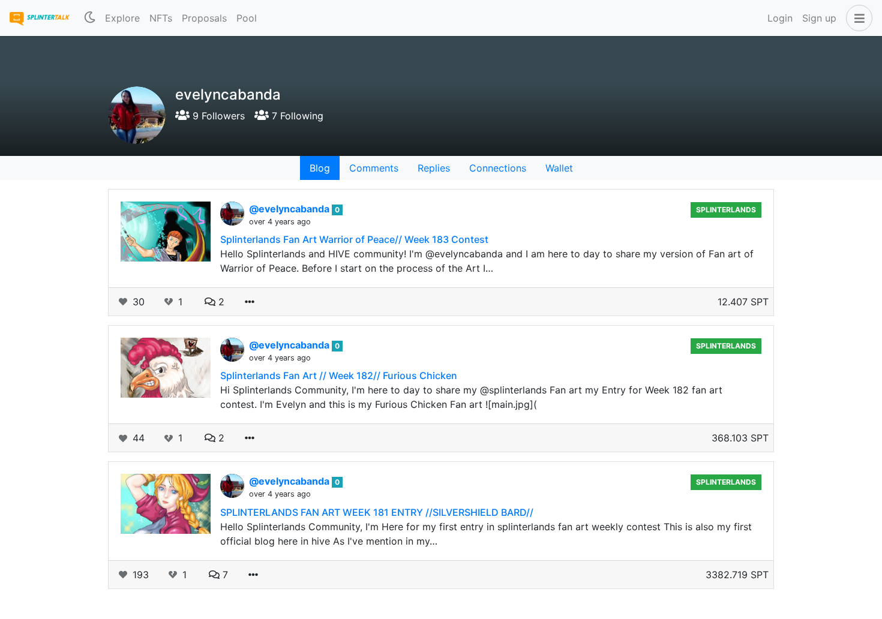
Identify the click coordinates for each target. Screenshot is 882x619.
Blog (320, 168)
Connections (497, 168)
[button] (856, 18)
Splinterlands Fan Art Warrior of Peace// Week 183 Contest (354, 239)
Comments (373, 168)
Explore (122, 18)
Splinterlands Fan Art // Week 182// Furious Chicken (338, 375)
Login (780, 18)
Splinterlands (726, 209)
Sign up (819, 18)
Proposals (204, 18)
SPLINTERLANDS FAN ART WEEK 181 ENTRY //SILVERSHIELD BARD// (376, 512)
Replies (434, 168)
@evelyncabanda (290, 209)
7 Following (296, 116)
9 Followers (217, 116)
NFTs (160, 18)
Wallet (559, 168)
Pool (246, 18)
